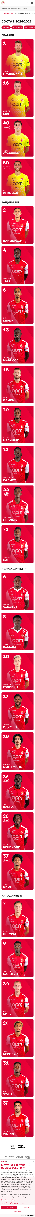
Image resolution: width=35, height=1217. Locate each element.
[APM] (13, 1146)
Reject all (26, 1208)
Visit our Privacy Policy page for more (12, 1203)
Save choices (17, 1211)
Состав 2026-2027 (6, 13)
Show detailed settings (8, 1200)
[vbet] (19, 1157)
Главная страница (6, 8)
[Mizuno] (21, 1146)
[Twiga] (27, 1157)
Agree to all (9, 1208)
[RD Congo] (9, 1157)
